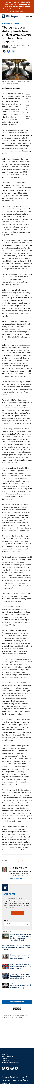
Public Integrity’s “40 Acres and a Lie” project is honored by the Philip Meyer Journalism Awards (21, 937)
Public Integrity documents (10, 1062)
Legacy (19, 861)
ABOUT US (17, 913)
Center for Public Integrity (15, 898)
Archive (4, 1058)
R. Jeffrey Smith (15, 46)
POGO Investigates (21, 4)
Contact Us (5, 1060)
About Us (5, 1054)
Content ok (13, 861)
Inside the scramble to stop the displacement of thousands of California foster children (17, 947)
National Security (10, 23)
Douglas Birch (27, 46)
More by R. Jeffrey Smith (16, 878)
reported (13, 829)
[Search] (28, 923)
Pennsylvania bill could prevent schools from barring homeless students (20, 957)
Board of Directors (7, 1056)
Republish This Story (17, 1001)
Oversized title (26, 861)
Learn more (20, 11)
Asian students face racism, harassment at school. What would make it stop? (20, 985)
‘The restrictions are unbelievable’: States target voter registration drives (20, 976)
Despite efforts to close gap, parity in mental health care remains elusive (20, 966)
